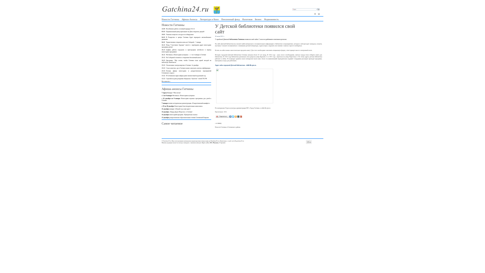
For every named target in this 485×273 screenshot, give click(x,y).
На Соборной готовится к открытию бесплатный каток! (183, 57)
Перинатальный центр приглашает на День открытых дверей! (185, 31)
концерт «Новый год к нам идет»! (176, 109)
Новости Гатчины (170, 19)
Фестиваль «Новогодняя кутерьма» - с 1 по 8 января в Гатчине (186, 55)
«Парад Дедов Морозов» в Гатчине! (177, 112)
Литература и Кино (209, 19)
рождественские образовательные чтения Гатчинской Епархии (185, 117)
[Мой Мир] (238, 116)
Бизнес (258, 19)
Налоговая (247, 19)
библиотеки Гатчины (236, 39)
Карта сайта (205, 143)
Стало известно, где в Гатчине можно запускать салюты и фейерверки (188, 68)
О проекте (222, 143)
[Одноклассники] (235, 116)
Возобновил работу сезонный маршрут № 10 (180, 29)
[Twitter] (233, 116)
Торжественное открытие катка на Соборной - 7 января (183, 42)
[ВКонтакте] (230, 116)
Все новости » (166, 81)
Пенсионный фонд (230, 19)
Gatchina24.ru (215, 141)
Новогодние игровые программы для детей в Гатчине (186, 99)
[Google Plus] (241, 116)
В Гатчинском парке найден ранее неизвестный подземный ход (186, 76)
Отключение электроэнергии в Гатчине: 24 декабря (182, 65)
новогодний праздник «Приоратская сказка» (180, 114)
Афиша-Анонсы (189, 19)
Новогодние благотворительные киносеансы (182, 106)
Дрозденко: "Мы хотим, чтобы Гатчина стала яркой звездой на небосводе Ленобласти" (186, 61)
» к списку (218, 123)
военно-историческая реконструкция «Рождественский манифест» (186, 103)
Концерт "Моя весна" (171, 93)
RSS (211, 143)
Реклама (216, 143)
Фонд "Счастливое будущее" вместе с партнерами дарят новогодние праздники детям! (186, 46)
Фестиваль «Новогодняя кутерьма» (178, 95)
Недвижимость (271, 19)
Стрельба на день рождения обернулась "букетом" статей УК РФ (186, 78)
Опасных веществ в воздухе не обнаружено (180, 34)
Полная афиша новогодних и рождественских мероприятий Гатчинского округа (186, 72)
